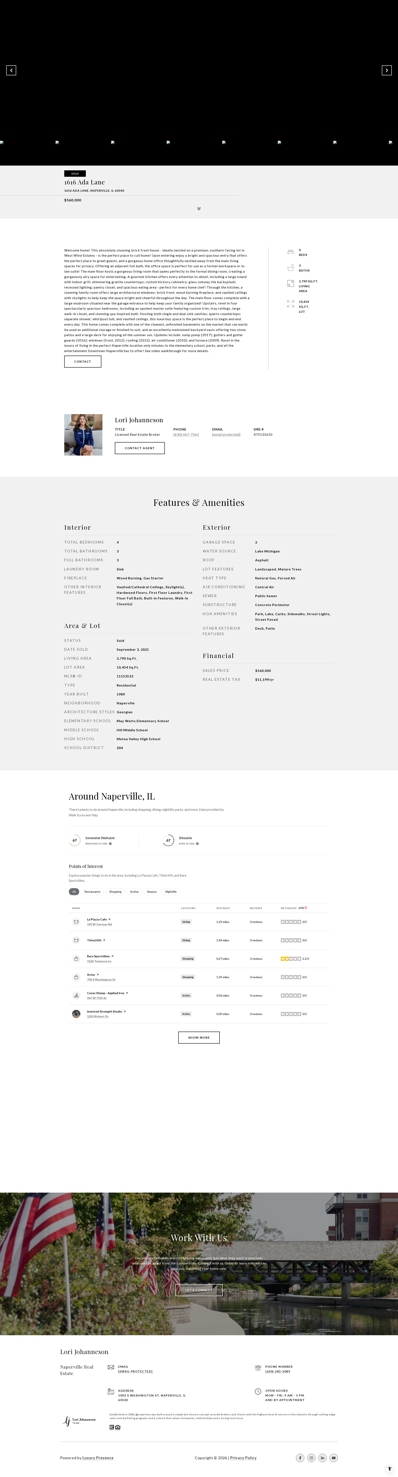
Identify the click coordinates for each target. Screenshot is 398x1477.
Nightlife (172, 891)
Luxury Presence (98, 1457)
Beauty (153, 891)
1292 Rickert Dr (98, 1016)
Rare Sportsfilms (98, 956)
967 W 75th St (97, 998)
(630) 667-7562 (186, 434)
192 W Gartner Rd (99, 924)
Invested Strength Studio (104, 1011)
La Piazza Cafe (97, 919)
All (75, 891)
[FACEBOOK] (300, 1458)
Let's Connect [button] (199, 1290)
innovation (187, 1418)
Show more (199, 1037)
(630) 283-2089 (277, 1371)
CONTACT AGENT (140, 448)
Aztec (91, 974)
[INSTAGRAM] (311, 1458)
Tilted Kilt (94, 940)
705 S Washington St (101, 979)
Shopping (117, 891)
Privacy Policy (243, 1457)
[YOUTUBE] (334, 1458)
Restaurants (94, 891)
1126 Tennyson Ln (99, 961)
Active (136, 891)
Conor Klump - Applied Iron (105, 993)
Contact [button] (82, 361)
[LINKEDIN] (322, 1458)
